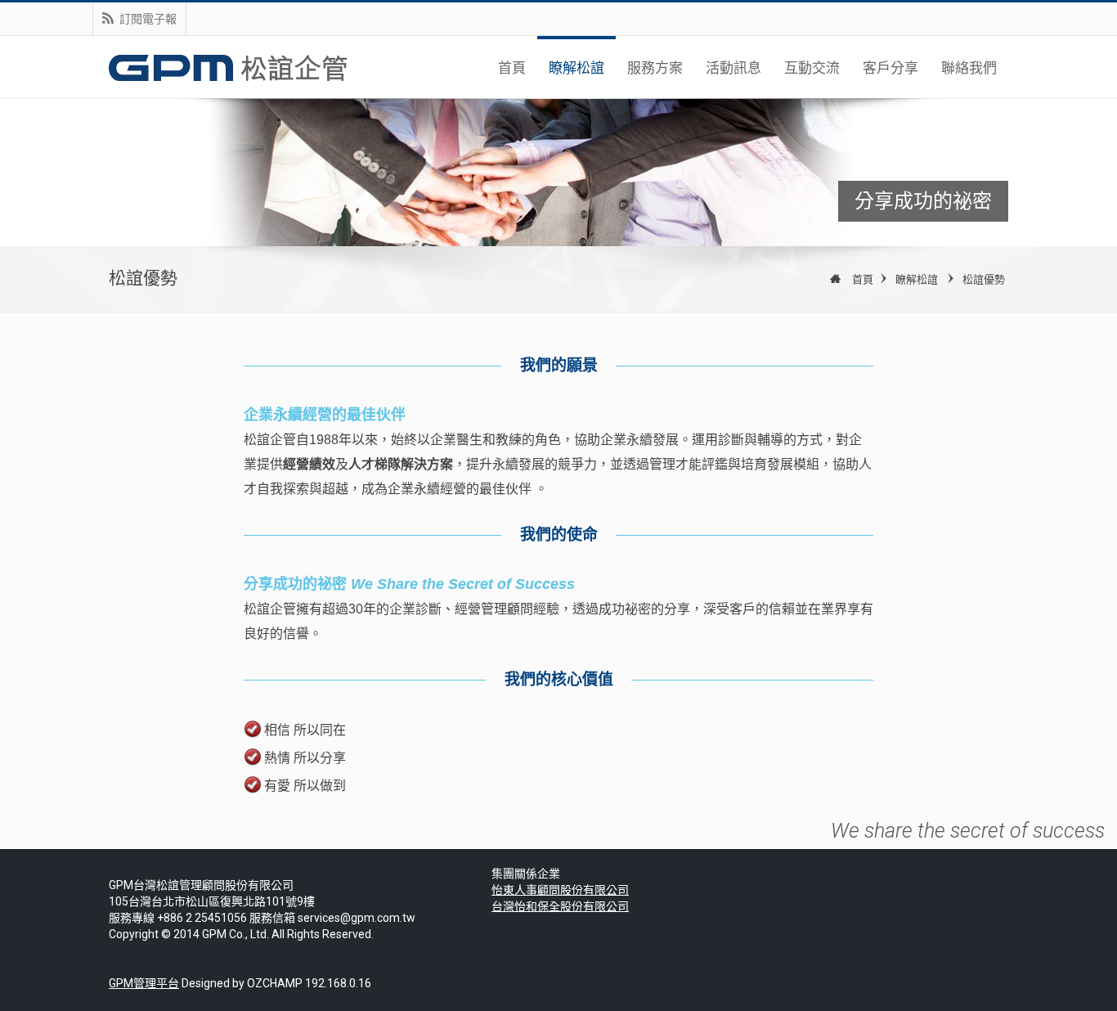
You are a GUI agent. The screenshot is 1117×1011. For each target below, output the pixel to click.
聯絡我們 (969, 68)
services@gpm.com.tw (356, 917)
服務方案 (655, 68)
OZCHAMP (275, 983)
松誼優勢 (983, 279)
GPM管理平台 (144, 983)
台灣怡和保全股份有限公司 (560, 906)
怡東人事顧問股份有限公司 (560, 889)
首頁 (512, 68)
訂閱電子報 (148, 18)
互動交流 (812, 68)
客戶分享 (890, 68)
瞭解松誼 (576, 68)
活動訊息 (733, 68)
